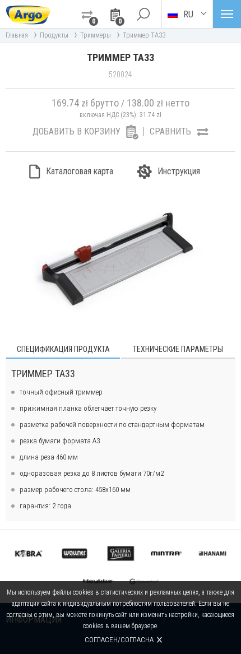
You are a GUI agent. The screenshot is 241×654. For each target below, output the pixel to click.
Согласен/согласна (119, 640)
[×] (143, 14)
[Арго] (28, 14)
